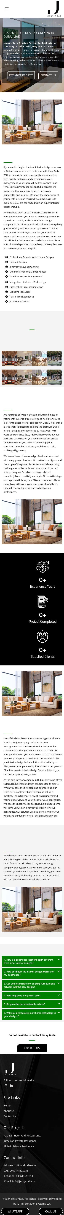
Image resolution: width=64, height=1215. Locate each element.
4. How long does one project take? (22, 995)
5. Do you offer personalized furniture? (24, 1004)
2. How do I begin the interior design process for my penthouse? (29, 973)
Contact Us (10, 1116)
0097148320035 (19, 1170)
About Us (9, 1111)
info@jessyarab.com (24, 1181)
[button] (32, 961)
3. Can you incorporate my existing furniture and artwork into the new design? (29, 985)
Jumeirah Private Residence (20, 1141)
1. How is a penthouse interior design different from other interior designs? (28, 961)
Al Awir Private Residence (19, 1146)
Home (7, 1105)
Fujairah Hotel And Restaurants (22, 1135)
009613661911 (24, 1176)
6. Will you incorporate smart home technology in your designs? (30, 1014)
